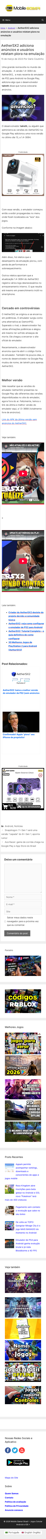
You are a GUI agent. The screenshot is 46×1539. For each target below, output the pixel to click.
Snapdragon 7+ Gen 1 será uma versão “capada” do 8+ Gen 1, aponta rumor (20, 834)
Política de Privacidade (16, 1506)
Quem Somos (12, 1493)
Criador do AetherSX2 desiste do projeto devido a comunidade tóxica (26, 616)
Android (11, 28)
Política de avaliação (15, 1502)
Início (3, 28)
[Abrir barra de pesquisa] (42, 20)
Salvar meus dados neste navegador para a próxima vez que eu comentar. (23, 921)
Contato (9, 1497)
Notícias (18, 826)
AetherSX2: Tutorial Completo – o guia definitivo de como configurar (26, 635)
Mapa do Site (11, 1477)
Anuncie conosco (14, 1510)
